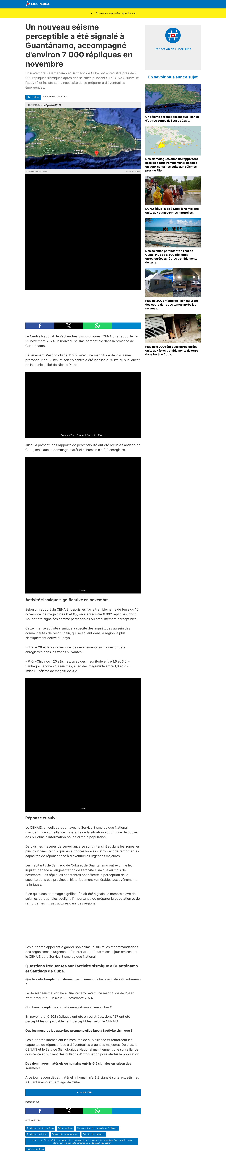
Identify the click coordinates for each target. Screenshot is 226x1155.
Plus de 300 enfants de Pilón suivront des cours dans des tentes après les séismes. (171, 304)
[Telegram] (190, 4)
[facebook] (166, 62)
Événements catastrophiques (65, 1134)
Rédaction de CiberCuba (173, 49)
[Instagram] (197, 4)
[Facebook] (168, 4)
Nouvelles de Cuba (35, 1149)
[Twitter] (175, 4)
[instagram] (175, 62)
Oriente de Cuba (65, 1128)
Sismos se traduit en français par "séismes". (97, 1128)
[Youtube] (183, 4)
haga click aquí (128, 13)
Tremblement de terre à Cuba (40, 1128)
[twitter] (170, 62)
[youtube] (180, 62)
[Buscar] (161, 4)
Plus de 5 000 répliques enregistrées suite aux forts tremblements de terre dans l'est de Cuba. (171, 350)
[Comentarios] (64, 105)
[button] (39, 326)
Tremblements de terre (37, 1134)
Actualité (33, 97)
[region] (83, 304)
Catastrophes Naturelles (94, 1134)
